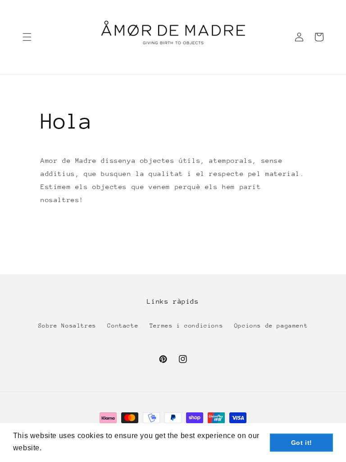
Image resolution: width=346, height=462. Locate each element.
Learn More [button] (64, 448)
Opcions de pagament (271, 325)
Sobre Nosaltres (67, 325)
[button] (27, 37)
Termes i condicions (186, 325)
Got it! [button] (301, 442)
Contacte (122, 325)
